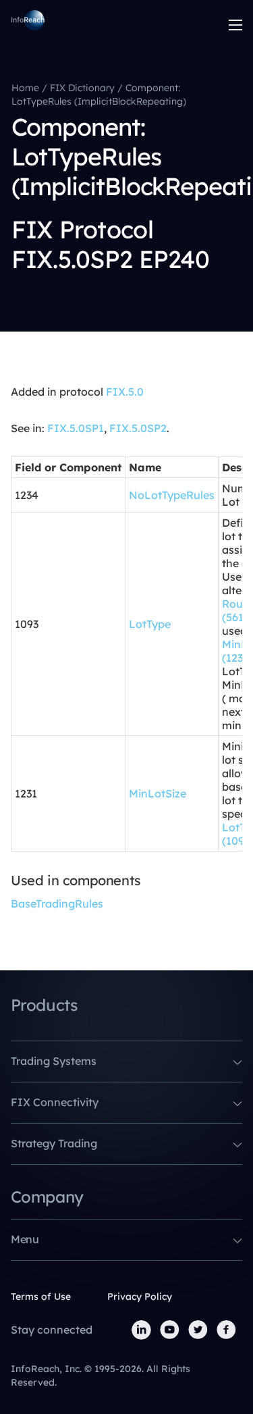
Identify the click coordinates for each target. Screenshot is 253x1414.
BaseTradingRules (57, 903)
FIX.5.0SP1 (75, 428)
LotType (150, 624)
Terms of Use (41, 1296)
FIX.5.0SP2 (138, 428)
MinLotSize (157, 793)
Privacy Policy (139, 1296)
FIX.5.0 (125, 391)
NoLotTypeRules (172, 495)
